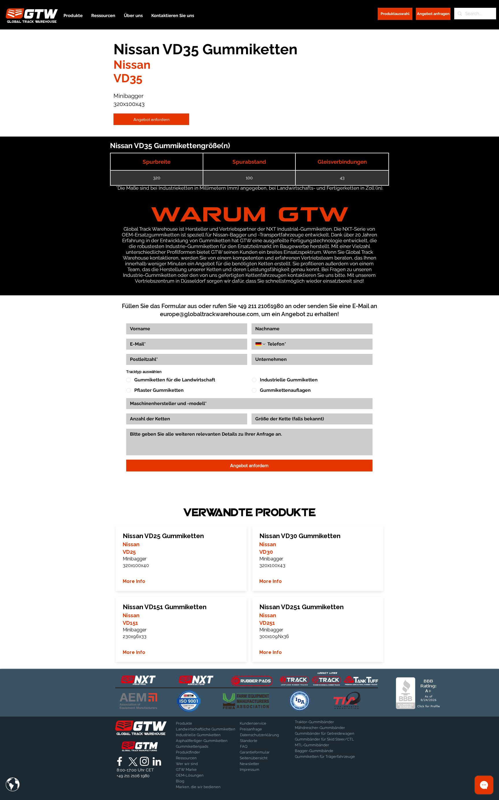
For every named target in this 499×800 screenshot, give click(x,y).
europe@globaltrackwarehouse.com (209, 314)
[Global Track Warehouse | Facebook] (119, 761)
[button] (13, 784)
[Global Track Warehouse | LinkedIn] (157, 761)
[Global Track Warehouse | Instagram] (144, 761)
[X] (132, 761)
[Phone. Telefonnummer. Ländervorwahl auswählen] (260, 344)
